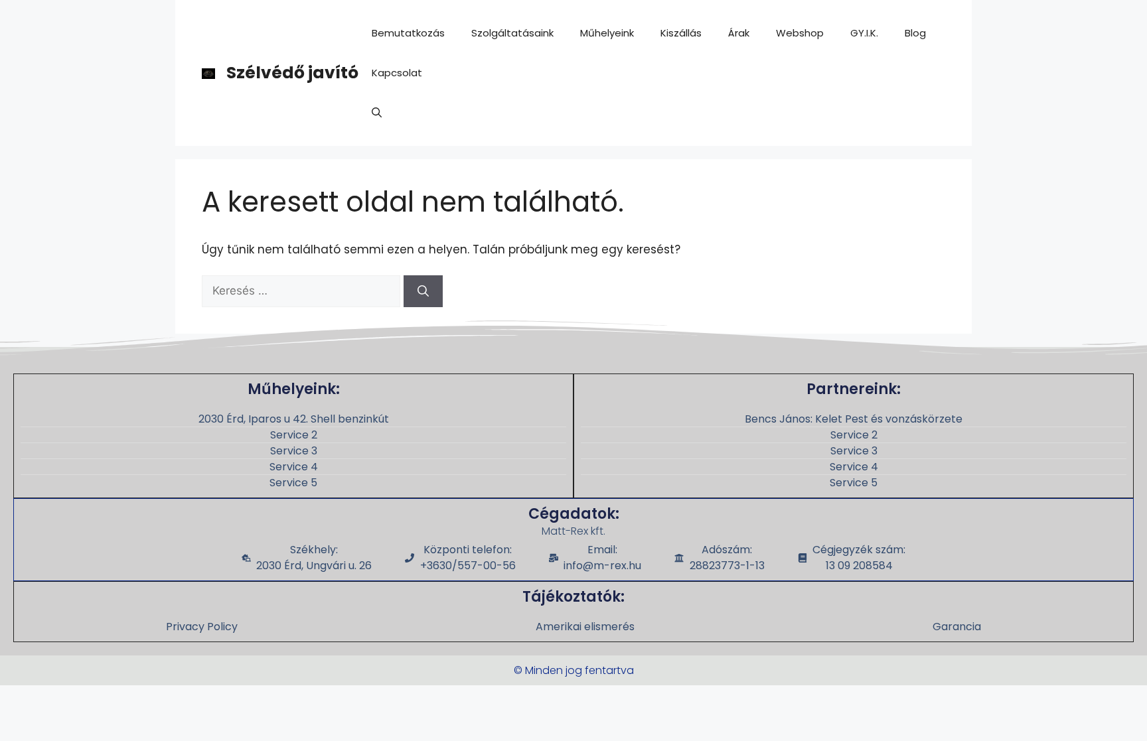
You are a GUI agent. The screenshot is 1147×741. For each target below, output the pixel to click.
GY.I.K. (864, 33)
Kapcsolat (397, 73)
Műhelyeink (607, 33)
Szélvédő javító (292, 72)
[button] (376, 113)
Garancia (957, 626)
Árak (738, 33)
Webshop (800, 33)
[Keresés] (423, 291)
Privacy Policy (202, 626)
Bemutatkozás (408, 33)
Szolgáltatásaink (512, 33)
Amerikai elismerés (585, 626)
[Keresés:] (303, 291)
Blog (915, 33)
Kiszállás (681, 33)
